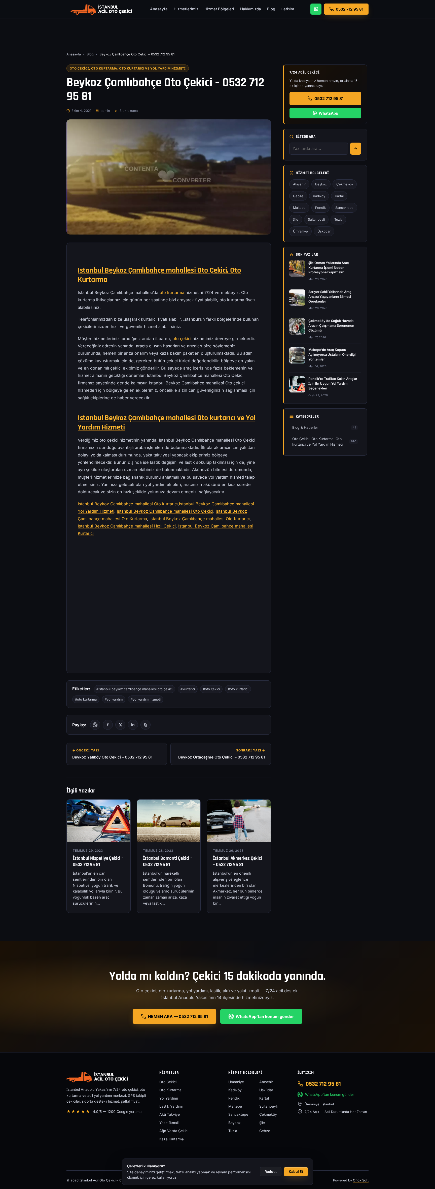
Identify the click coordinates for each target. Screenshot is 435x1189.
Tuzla (338, 219)
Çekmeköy (344, 184)
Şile (295, 219)
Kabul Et (296, 1171)
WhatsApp (328, 113)
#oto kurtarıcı (238, 689)
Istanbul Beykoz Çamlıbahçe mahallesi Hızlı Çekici (127, 526)
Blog (271, 9)
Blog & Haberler (324, 427)
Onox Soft (361, 1180)
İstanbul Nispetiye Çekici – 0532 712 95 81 (98, 861)
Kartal (339, 196)
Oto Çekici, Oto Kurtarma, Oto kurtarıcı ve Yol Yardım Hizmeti (128, 68)
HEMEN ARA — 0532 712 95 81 (178, 1016)
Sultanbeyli (316, 219)
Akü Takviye (169, 1114)
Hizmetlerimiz (186, 9)
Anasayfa (159, 9)
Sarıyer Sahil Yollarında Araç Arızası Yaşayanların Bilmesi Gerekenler (329, 296)
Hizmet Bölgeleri (219, 9)
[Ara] (355, 149)
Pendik (320, 208)
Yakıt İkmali (168, 1122)
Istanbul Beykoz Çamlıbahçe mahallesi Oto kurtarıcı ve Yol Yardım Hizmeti (166, 422)
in (133, 724)
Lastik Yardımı (171, 1106)
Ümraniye (300, 231)
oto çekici (181, 338)
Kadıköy (319, 196)
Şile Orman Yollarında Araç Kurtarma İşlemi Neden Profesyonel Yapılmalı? (328, 267)
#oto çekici (211, 689)
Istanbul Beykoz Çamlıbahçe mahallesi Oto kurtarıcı (128, 503)
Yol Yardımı (168, 1098)
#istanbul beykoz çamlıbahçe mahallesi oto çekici (134, 689)
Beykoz (321, 184)
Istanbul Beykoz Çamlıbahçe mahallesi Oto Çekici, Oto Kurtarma (159, 275)
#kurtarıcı (187, 689)
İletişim (287, 9)
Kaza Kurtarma (171, 1139)
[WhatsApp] (315, 9)
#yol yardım (114, 699)
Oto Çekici (167, 1082)
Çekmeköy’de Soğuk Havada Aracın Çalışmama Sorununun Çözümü (331, 325)
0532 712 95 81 (329, 98)
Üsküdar (324, 231)
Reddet (271, 1171)
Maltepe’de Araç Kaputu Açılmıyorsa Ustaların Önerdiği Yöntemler (331, 354)
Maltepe (299, 208)
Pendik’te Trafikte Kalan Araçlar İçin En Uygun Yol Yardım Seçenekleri (332, 383)
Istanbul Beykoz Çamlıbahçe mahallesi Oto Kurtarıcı (200, 518)
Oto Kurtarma (170, 1090)
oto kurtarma (172, 292)
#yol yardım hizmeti (146, 699)
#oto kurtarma (86, 699)
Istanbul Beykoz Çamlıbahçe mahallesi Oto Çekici (165, 511)
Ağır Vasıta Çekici (173, 1131)
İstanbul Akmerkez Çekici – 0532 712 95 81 (237, 861)
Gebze (298, 196)
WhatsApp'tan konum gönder (265, 1016)
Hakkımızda (250, 9)
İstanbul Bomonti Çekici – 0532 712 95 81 (167, 861)
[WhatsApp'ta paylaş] (95, 725)
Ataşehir (299, 184)
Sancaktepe (344, 208)
